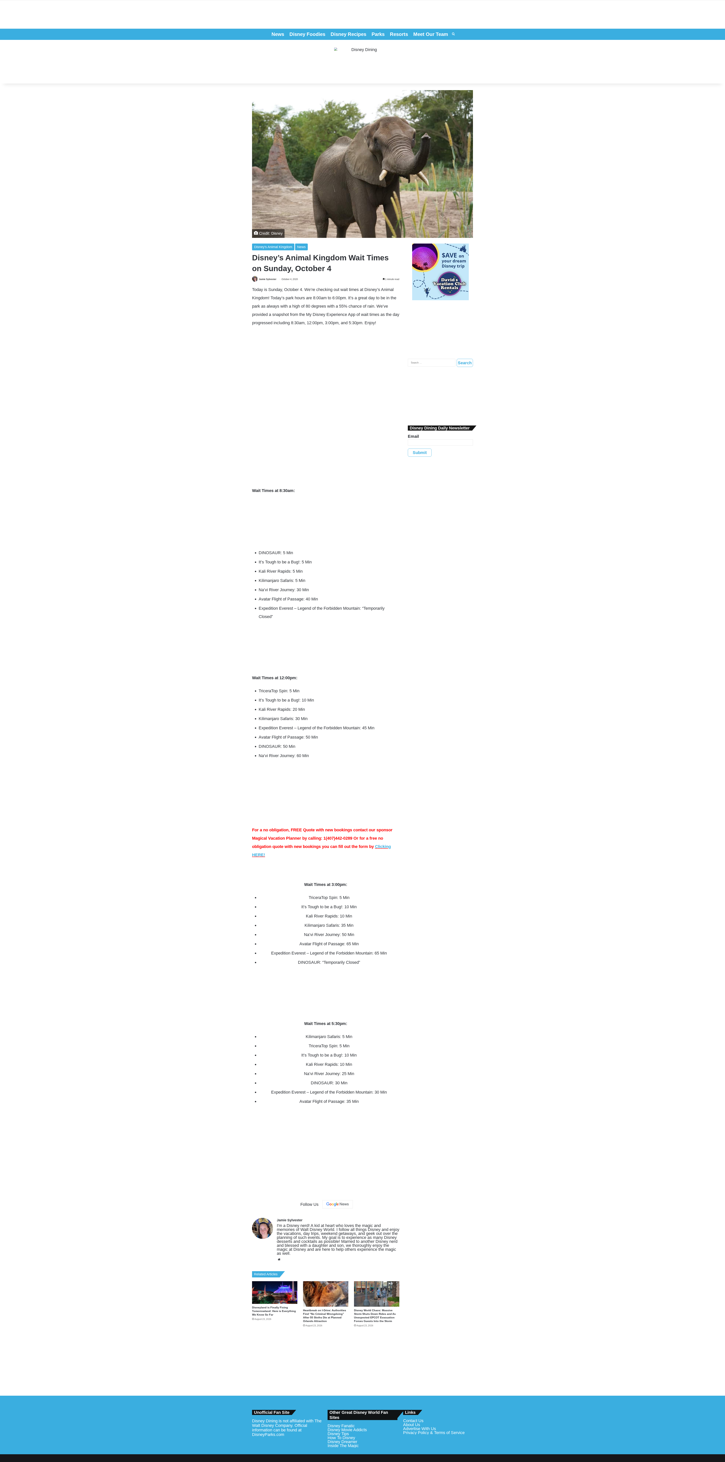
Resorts (399, 34)
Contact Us (413, 1420)
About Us (411, 1424)
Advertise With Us (419, 1428)
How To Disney (341, 1437)
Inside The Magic (343, 1445)
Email (413, 436)
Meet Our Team (430, 34)
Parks (378, 34)
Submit (420, 452)
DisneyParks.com (268, 1434)
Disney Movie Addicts (347, 1429)
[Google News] (337, 1204)
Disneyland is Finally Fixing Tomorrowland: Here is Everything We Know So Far (274, 1311)
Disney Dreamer (342, 1441)
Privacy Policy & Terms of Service (434, 1432)
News (277, 34)
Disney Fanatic (341, 1425)
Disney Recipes (348, 34)
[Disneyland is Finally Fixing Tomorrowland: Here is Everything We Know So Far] (274, 1292)
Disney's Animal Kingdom (273, 247)
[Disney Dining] (362, 62)
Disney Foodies (307, 34)
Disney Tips (338, 1433)
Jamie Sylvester (267, 279)
